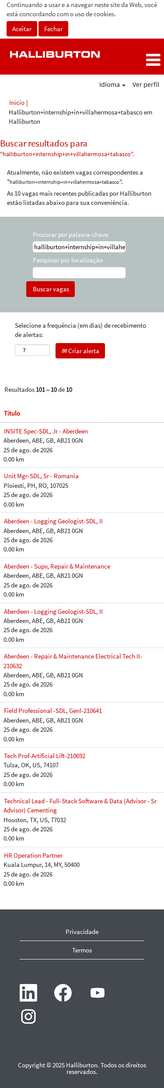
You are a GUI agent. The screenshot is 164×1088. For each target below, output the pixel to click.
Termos (82, 950)
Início (16, 102)
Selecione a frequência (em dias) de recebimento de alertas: (80, 330)
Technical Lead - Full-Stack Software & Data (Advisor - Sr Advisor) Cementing (80, 805)
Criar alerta (83, 351)
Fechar (53, 29)
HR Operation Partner (33, 855)
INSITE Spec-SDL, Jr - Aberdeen (46, 431)
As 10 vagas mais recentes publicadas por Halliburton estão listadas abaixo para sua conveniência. (79, 198)
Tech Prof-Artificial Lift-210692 (44, 756)
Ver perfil (146, 84)
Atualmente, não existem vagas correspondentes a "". (75, 177)
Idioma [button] (110, 84)
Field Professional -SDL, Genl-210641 (53, 710)
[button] (136, 59)
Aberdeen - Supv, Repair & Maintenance (57, 566)
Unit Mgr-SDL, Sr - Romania (41, 476)
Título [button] (12, 413)
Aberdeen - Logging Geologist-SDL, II (53, 521)
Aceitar (21, 29)
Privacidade (82, 931)
